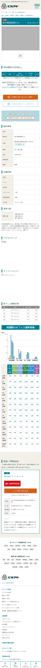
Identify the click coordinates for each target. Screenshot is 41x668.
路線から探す (6, 595)
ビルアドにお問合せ (9, 87)
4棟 (38, 381)
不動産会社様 (6, 656)
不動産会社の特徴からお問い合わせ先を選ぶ (20, 118)
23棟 (20, 387)
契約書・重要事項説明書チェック (12, 611)
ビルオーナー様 (6, 648)
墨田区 (29, 545)
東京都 (12, 15)
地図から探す (6, 598)
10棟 (26, 404)
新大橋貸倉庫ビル (29, 15)
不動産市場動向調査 (8, 643)
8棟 (15, 393)
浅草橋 (12, 563)
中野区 (6, 545)
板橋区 (14, 549)
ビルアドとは (6, 619)
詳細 (36, 310)
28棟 (20, 398)
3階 (4, 316)
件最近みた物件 (26, 665)
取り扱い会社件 (32, 23)
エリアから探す (6, 592)
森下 (13, 559)
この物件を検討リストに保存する (22, 104)
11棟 (32, 404)
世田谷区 (17, 545)
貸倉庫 (7, 15)
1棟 (38, 376)
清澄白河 (6, 563)
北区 (9, 549)
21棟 (31, 398)
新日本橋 (15, 567)
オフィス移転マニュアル (9, 604)
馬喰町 (31, 559)
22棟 (31, 387)
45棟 (20, 393)
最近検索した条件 (5, 666)
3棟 (15, 381)
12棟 (20, 404)
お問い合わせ (6, 638)
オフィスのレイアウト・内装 (10, 608)
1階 (4, 310)
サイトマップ (6, 635)
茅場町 (21, 567)
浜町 (8, 559)
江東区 (16, 15)
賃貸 (3, 15)
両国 (4, 559)
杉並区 (11, 545)
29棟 (20, 381)
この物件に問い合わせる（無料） (21, 97)
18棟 (31, 381)
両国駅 (21, 15)
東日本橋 (18, 559)
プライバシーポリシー (8, 627)
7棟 (26, 421)
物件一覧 (14, 12)
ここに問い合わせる (20, 491)
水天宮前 (19, 563)
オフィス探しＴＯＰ (6, 12)
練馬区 (19, 549)
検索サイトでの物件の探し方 (10, 601)
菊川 (31, 563)
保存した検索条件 (15, 666)
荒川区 (35, 545)
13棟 (26, 398)
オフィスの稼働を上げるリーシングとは (14, 651)
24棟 (26, 393)
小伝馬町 (25, 563)
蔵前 (35, 563)
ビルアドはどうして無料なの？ (11, 621)
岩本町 (26, 567)
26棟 (26, 381)
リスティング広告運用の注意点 (11, 659)
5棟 (26, 415)
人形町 (36, 559)
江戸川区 (25, 549)
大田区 (24, 545)
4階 (4, 319)
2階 (4, 313)
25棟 (31, 393)
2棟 (10, 393)
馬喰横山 (25, 559)
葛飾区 (31, 549)
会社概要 (4, 624)
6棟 (21, 415)
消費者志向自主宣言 (8, 632)
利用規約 (4, 629)
